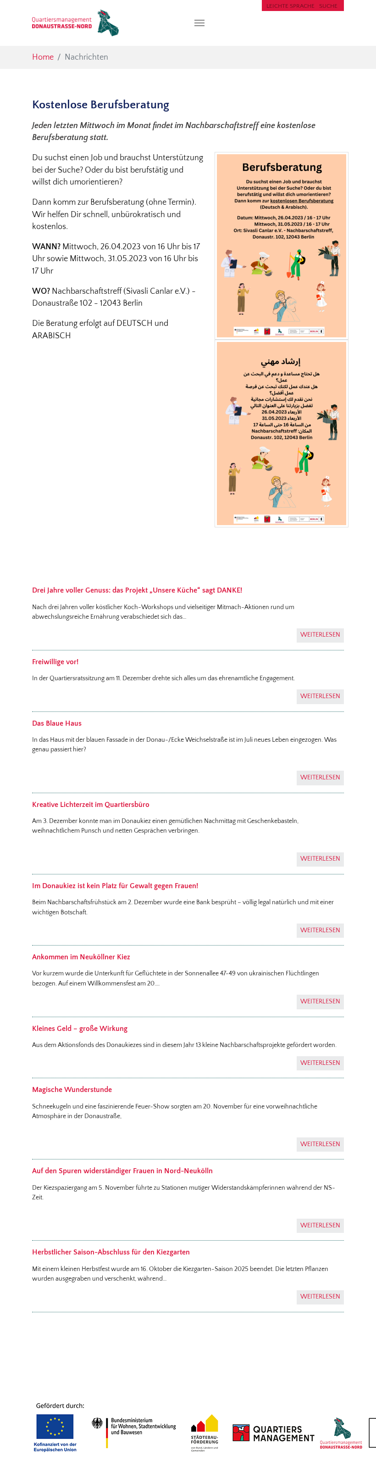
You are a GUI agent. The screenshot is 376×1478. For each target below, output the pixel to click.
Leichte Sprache (290, 6)
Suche (328, 6)
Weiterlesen (320, 634)
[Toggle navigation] (199, 23)
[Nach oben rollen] (355, 1456)
